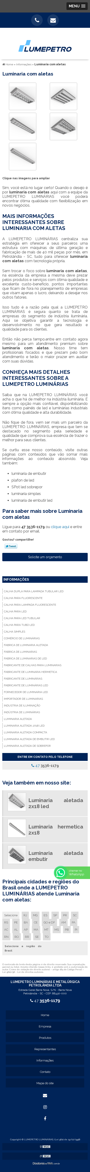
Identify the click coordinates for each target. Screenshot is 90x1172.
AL (16, 929)
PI (76, 929)
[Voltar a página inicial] (45, 43)
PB (67, 929)
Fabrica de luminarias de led (25, 658)
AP (26, 929)
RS (6, 922)
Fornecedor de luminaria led (26, 692)
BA (26, 922)
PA (73, 922)
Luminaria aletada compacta (25, 732)
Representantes (45, 1049)
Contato (45, 1072)
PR (65, 915)
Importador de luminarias (23, 698)
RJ (25, 915)
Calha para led (15, 611)
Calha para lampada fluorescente (30, 604)
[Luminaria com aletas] (22, 96)
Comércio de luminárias (22, 638)
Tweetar (11, 546)
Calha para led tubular (22, 618)
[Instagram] (45, 1107)
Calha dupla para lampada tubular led (33, 591)
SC (75, 915)
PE (16, 922)
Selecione (11, 915)
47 (46, 765)
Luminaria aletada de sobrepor (27, 745)
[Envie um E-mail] (53, 20)
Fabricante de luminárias (23, 678)
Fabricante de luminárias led (26, 685)
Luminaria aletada (18, 719)
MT (46, 929)
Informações (16, 579)
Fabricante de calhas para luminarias (32, 665)
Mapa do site (45, 1083)
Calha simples (14, 631)
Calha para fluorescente (23, 598)
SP (55, 915)
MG (35, 915)
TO (47, 937)
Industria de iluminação (22, 705)
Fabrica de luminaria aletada (26, 645)
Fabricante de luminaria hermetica (30, 672)
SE (37, 937)
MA (36, 929)
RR (27, 937)
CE (36, 922)
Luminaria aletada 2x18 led (24, 725)
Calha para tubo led (19, 625)
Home (45, 1015)
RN (6, 937)
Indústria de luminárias (22, 712)
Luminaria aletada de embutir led (29, 739)
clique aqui (60, 527)
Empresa (45, 1026)
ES (45, 915)
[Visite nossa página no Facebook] (45, 1118)
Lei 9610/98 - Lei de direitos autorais (22, 972)
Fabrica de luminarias (20, 651)
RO (17, 937)
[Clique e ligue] (37, 20)
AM (63, 922)
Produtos (45, 1038)
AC (6, 929)
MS (56, 929)
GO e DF (49, 922)
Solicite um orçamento (45, 557)
